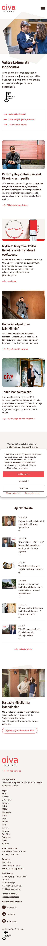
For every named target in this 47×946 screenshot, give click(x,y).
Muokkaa (23, 489)
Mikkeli (5, 809)
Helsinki (6, 797)
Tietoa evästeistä (13, 493)
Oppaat (5, 880)
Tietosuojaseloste (32, 493)
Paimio (5, 822)
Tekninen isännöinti (11, 866)
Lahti (4, 806)
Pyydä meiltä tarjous (17, 349)
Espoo (5, 791)
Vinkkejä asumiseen (11, 889)
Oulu (4, 819)
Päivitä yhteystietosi (17, 205)
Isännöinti (6, 862)
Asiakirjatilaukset (10, 855)
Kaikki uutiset (26, 649)
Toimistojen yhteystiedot (21, 120)
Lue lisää (11, 281)
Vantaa (5, 844)
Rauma (5, 831)
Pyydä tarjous (14, 771)
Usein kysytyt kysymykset (14, 877)
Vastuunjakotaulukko (12, 886)
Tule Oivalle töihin (17, 125)
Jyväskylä (6, 800)
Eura (4, 794)
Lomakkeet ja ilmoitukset (14, 852)
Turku (4, 840)
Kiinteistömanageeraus (13, 869)
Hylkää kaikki (23, 481)
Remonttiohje (8, 883)
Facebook (11, 908)
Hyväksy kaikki (23, 474)
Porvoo (5, 828)
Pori (4, 825)
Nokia (4, 816)
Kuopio (5, 803)
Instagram (11, 921)
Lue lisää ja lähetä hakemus (21, 419)
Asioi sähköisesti (17, 114)
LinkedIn (11, 915)
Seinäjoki (6, 834)
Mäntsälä (6, 812)
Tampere (6, 837)
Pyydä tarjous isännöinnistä (20, 731)
